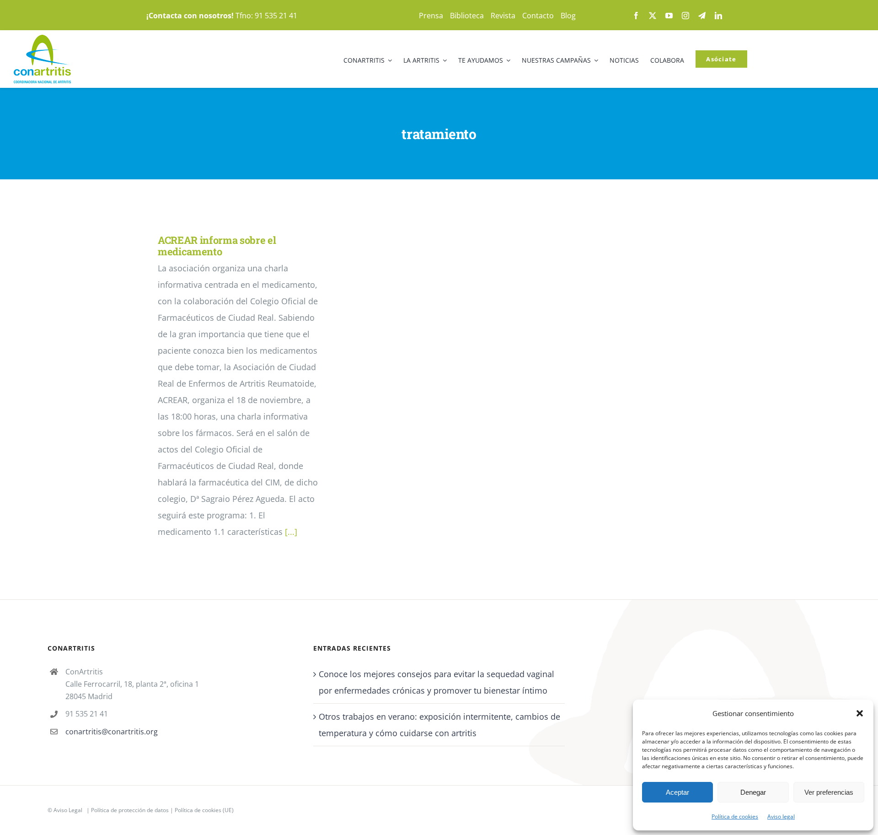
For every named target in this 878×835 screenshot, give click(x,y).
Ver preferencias (828, 792)
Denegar (753, 792)
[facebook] (636, 15)
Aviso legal (781, 816)
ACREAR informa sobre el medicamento (217, 245)
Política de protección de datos (130, 810)
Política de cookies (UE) (204, 810)
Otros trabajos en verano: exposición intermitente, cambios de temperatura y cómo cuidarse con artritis (439, 724)
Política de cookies (735, 816)
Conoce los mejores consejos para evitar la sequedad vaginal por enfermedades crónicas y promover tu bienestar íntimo (436, 682)
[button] (859, 713)
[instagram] (685, 15)
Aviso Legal (68, 810)
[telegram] (702, 15)
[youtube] (669, 15)
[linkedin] (718, 15)
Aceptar (677, 792)
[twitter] (652, 15)
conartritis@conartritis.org (111, 732)
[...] (291, 531)
